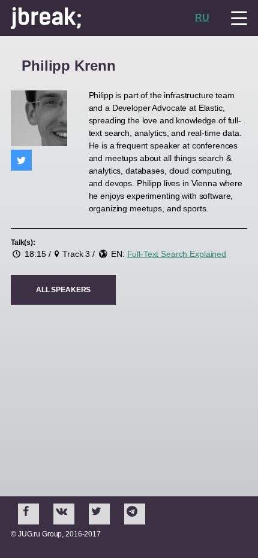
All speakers (63, 290)
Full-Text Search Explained (176, 254)
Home (103, 18)
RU (202, 18)
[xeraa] (21, 160)
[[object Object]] (28, 514)
